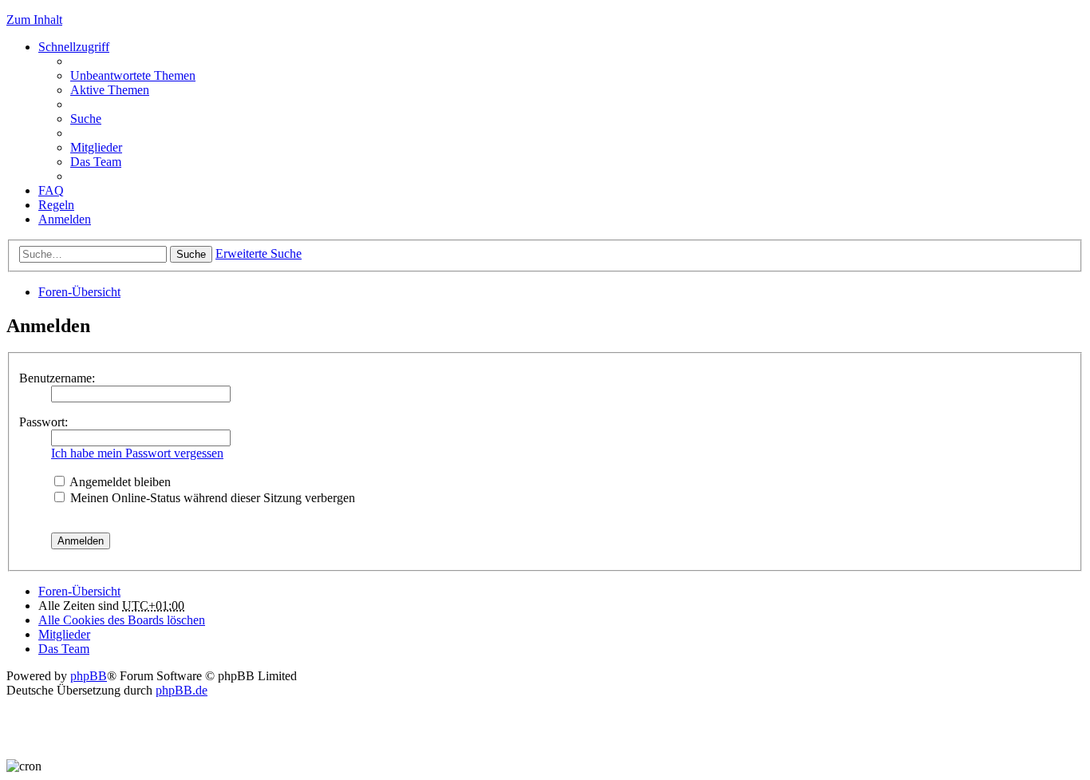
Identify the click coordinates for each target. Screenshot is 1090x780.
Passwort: (43, 422)
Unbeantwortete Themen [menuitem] (132, 75)
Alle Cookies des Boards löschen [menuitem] (121, 620)
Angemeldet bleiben (119, 482)
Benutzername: (57, 378)
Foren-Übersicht (79, 292)
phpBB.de (181, 690)
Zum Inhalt (34, 19)
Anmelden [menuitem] (64, 219)
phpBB (88, 676)
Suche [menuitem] (85, 118)
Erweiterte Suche (258, 253)
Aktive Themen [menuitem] (109, 90)
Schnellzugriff (73, 46)
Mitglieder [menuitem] (96, 147)
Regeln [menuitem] (56, 205)
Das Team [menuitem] (95, 161)
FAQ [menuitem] (51, 190)
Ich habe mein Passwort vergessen (137, 453)
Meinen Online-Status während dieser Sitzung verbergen (211, 498)
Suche (191, 254)
